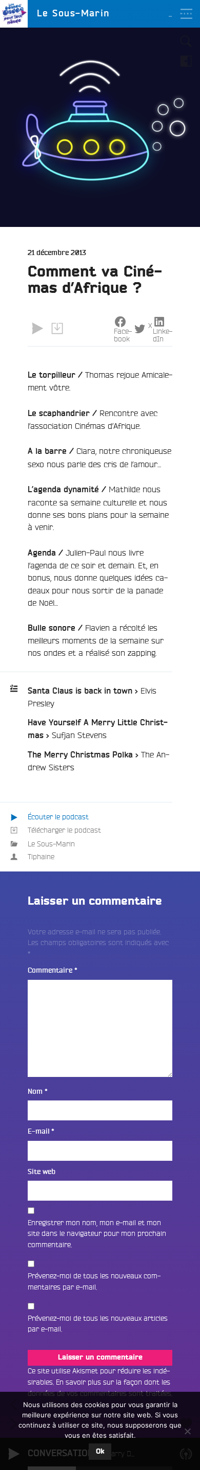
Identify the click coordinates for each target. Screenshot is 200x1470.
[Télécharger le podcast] (57, 328)
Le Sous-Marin (51, 844)
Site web (41, 1172)
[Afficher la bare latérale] (186, 61)
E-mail (41, 1131)
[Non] (187, 1431)
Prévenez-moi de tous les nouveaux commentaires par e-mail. (94, 1281)
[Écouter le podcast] (37, 328)
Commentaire (52, 970)
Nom (38, 1091)
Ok (100, 1451)
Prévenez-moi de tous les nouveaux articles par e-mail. (98, 1324)
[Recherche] (186, 41)
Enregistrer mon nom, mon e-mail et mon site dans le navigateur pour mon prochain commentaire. (97, 1234)
